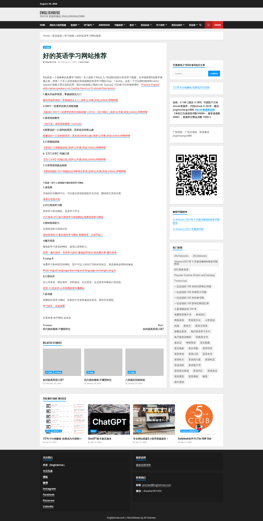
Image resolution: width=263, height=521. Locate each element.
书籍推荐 (118, 24)
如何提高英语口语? (153, 327)
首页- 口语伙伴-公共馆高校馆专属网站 (63, 288)
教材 (132, 24)
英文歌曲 (205, 342)
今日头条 (48, 471)
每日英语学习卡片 (200, 331)
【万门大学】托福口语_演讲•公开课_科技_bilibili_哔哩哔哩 (74, 159)
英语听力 (179, 359)
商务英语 (179, 320)
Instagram (49, 488)
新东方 (187, 325)
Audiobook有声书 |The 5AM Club (199, 419)
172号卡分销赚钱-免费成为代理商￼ (64, 419)
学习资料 (160, 24)
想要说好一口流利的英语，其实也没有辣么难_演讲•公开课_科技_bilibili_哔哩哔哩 (86, 135)
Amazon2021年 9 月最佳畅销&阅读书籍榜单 (196, 263)
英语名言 (207, 354)
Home (42, 24)
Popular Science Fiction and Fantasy (194, 275)
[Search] (200, 25)
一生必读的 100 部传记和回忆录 (191, 303)
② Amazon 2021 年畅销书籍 (188, 229)
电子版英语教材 (182, 337)
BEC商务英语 (181, 269)
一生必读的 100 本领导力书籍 (190, 292)
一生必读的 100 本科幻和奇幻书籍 (192, 286)
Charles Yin (50, 62)
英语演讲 (179, 365)
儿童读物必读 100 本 (185, 309)
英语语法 (212, 370)
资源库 (74, 24)
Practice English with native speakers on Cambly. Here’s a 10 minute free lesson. (101, 86)
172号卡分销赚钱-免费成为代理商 (191, 87)
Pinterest (48, 500)
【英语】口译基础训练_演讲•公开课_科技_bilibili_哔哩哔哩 (74, 147)
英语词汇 (198, 370)
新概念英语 (180, 331)
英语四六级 (194, 359)
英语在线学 (177, 24)
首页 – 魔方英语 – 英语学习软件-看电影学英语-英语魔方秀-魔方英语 (80, 252)
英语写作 (207, 348)
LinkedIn (48, 506)
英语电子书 (194, 365)
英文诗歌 (193, 348)
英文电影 (179, 348)
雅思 (205, 376)
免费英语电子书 (182, 314)
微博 (45, 482)
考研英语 (191, 342)
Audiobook (104, 24)
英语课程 (193, 376)
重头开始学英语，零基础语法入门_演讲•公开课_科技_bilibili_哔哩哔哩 (80, 100)
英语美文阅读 (181, 370)
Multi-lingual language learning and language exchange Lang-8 (79, 270)
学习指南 (69, 35)
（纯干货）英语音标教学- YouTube (62, 124)
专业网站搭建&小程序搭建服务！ (154, 419)
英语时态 (210, 359)
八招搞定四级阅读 (144, 362)
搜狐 (45, 476)
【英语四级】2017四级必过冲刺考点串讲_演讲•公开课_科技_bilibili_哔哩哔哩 (84, 171)
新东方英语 (201, 325)
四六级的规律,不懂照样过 (56, 327)
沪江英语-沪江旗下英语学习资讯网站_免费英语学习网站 (73, 217)
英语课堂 (179, 376)
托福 (176, 325)
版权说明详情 (143, 465)
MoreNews (133, 517)
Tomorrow (180, 280)
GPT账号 (88, 24)
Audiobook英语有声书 (189, 431)
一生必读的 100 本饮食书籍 (189, 297)
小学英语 (210, 320)
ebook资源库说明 (205, 109)
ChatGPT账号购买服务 (109, 419)
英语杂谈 (145, 24)
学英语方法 (194, 320)
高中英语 (179, 382)
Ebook (217, 24)
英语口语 (193, 354)
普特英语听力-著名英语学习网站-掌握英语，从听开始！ (73, 234)
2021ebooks (181, 256)
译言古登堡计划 (51, 199)
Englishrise (50, 12)
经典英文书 (202, 337)
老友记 (178, 342)
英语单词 (179, 354)
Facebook (48, 494)
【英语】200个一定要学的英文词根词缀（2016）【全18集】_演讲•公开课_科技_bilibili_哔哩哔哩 (95, 112)
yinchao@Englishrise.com (156, 485)
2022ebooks (200, 256)
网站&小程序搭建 (58, 24)
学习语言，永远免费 (54, 306)
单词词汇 (200, 314)
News (48, 431)
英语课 (192, 24)
